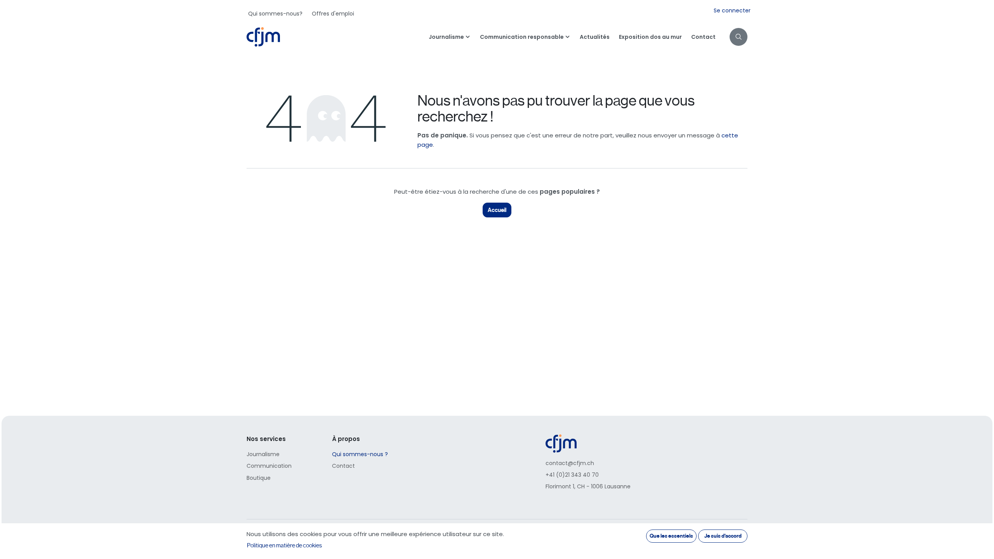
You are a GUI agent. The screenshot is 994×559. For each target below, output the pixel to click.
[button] (738, 37)
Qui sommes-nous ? (360, 454)
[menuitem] (275, 13)
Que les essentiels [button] (671, 536)
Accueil (497, 210)
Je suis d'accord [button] (723, 536)
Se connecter (732, 10)
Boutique (259, 478)
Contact (343, 466)
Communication (269, 466)
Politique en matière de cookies (284, 545)
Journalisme (263, 454)
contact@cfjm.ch (570, 463)
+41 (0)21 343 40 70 (572, 475)
